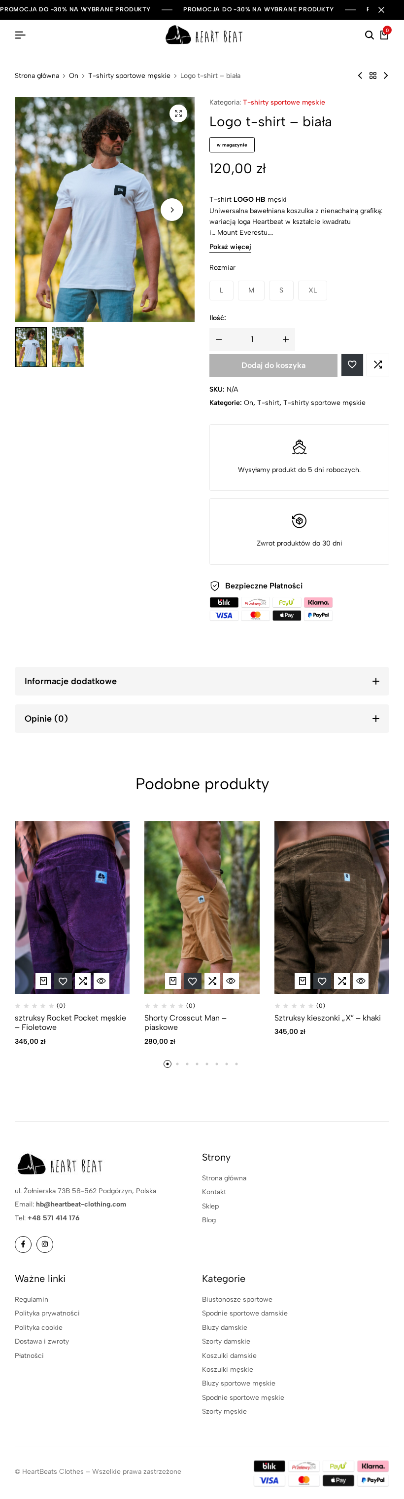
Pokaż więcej (230, 247)
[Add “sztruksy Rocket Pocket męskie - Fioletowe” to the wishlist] (63, 981)
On (73, 76)
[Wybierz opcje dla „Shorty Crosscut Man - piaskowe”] (173, 981)
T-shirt (268, 403)
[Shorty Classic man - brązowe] (385, 75)
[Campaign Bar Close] (386, 10)
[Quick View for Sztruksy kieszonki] (361, 981)
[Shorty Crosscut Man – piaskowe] (201, 907)
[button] (172, 209)
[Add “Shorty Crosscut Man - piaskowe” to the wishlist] (193, 981)
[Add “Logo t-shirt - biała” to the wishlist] (352, 365)
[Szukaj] (369, 35)
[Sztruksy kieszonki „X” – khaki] (331, 907)
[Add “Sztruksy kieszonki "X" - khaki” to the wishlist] (322, 981)
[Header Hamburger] (20, 35)
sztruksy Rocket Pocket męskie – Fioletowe (70, 1022)
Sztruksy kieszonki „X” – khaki (327, 1018)
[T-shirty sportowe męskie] (373, 75)
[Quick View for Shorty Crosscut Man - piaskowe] (231, 981)
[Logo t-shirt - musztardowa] (360, 75)
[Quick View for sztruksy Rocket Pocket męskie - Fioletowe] (101, 981)
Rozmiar (222, 267)
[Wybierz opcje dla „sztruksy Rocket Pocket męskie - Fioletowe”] (43, 981)
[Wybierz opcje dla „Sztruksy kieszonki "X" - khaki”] (302, 981)
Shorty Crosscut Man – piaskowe (185, 1022)
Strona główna (37, 76)
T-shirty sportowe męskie (129, 76)
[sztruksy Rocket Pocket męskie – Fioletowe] (72, 907)
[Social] (23, 1244)
